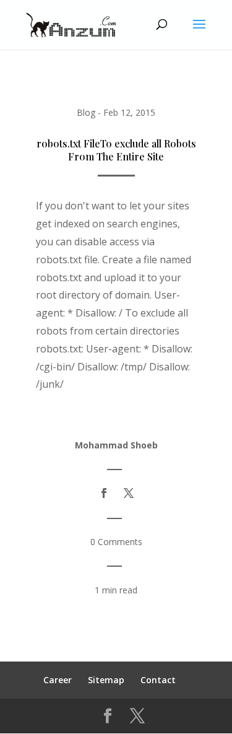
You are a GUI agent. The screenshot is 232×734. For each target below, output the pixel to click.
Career (57, 680)
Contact (158, 680)
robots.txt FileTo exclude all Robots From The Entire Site (116, 150)
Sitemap (106, 680)
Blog (86, 112)
